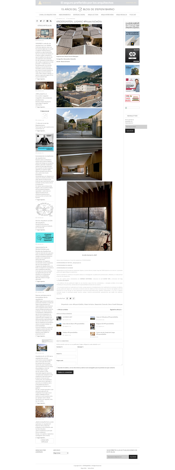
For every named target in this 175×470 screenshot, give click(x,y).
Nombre (60, 347)
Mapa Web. (84, 468)
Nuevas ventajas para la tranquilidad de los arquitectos (43, 297)
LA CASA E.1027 (67, 317)
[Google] (73, 298)
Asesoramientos (64, 15)
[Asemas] (88, 2)
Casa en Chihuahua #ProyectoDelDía (107, 317)
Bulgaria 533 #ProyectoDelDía (105, 323)
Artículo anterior (63, 309)
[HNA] (132, 85)
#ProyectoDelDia (78, 304)
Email (59, 353)
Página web (60, 360)
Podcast (133, 15)
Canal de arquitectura (47, 15)
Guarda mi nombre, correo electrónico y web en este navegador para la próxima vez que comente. (86, 367)
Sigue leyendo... (41, 79)
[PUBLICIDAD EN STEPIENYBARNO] (132, 25)
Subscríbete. (91, 468)
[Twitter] (70, 298)
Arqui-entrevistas (107, 15)
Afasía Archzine (89, 304)
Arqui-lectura (93, 15)
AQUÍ (95, 255)
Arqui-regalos (121, 15)
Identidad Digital (79, 15)
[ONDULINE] (132, 98)
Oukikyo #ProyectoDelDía (70, 332)
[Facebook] (67, 298)
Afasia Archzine (65, 61)
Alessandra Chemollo (69, 59)
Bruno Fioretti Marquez (71, 56)
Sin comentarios (71, 18)
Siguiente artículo (115, 309)
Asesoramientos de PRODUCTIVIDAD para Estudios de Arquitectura (43, 249)
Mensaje (80, 347)
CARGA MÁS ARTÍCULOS (44, 441)
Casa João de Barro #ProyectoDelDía (73, 323)
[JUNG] (132, 55)
